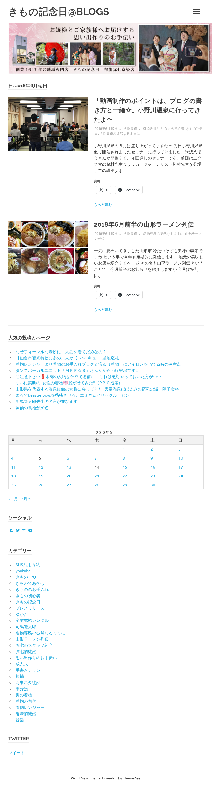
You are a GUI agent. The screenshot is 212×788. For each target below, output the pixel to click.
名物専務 (130, 128)
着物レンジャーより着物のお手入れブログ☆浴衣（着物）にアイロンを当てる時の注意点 (98, 363)
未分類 (22, 688)
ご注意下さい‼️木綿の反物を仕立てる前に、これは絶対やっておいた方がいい (88, 376)
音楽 (20, 719)
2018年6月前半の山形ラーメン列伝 (144, 224)
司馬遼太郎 (26, 626)
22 (125, 475)
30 (152, 484)
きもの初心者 (174, 128)
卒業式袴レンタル (32, 620)
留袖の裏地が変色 (32, 407)
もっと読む (103, 204)
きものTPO (26, 576)
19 (41, 475)
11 (13, 466)
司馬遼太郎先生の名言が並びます (47, 401)
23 (152, 475)
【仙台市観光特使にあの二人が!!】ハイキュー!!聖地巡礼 (67, 357)
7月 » (26, 498)
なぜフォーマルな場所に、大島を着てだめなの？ (61, 351)
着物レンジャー (30, 707)
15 (125, 466)
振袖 (20, 676)
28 (97, 484)
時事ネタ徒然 (28, 682)
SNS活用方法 (153, 128)
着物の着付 (26, 700)
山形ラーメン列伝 (32, 638)
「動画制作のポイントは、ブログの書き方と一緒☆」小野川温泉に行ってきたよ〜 (148, 110)
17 (180, 466)
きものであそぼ (30, 583)
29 (125, 484)
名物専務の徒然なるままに (120, 133)
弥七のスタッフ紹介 (34, 645)
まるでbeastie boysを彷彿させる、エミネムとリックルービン (73, 394)
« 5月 (13, 498)
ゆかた (22, 614)
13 (69, 466)
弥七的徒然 (26, 651)
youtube (23, 570)
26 (41, 484)
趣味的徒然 (26, 713)
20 (69, 475)
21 (97, 475)
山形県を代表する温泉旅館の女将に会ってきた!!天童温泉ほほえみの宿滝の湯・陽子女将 (97, 388)
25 (13, 484)
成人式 (22, 663)
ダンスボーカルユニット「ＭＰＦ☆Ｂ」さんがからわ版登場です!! (77, 370)
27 (69, 484)
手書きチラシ (28, 669)
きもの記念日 (28, 601)
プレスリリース (30, 607)
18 (13, 475)
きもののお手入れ (32, 589)
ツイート (16, 752)
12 (41, 466)
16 (152, 466)
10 (180, 457)
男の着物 (24, 694)
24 (180, 475)
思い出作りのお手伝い (36, 657)
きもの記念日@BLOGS (58, 11)
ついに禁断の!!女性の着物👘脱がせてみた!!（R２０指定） (69, 382)
